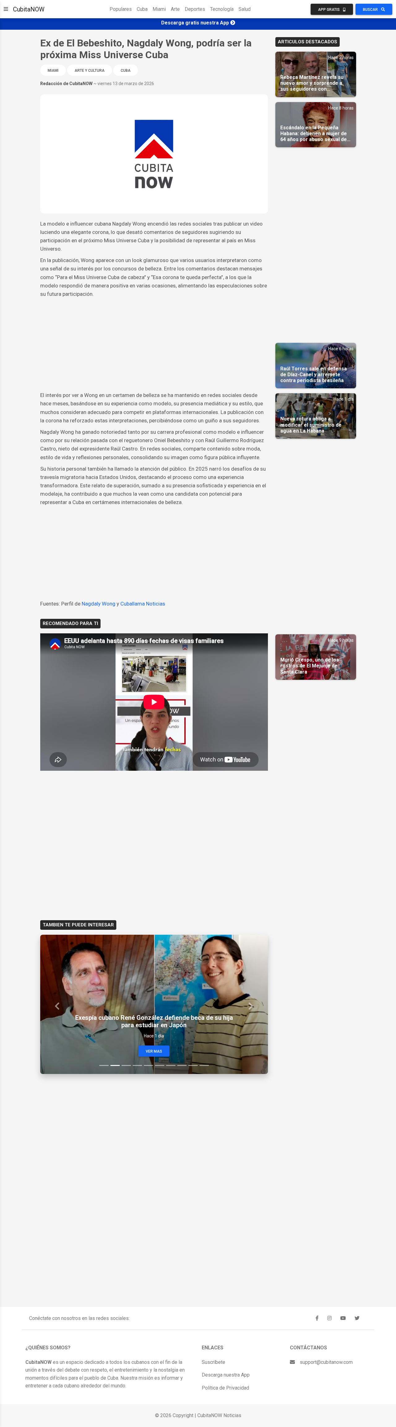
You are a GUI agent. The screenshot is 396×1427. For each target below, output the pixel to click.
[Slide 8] (182, 1065)
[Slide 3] (126, 1065)
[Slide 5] (148, 1065)
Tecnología (222, 9)
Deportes (195, 9)
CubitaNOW (29, 9)
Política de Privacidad (225, 1388)
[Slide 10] (204, 1065)
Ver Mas (154, 1051)
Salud (245, 9)
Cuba (142, 9)
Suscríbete (213, 1362)
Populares (121, 9)
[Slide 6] (159, 1065)
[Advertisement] (154, 344)
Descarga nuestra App (226, 1375)
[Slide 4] (137, 1065)
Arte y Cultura (90, 70)
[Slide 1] (104, 1065)
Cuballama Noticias (142, 604)
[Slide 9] (193, 1065)
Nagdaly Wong (98, 604)
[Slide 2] (115, 1065)
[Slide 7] (170, 1065)
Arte (175, 9)
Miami (159, 9)
